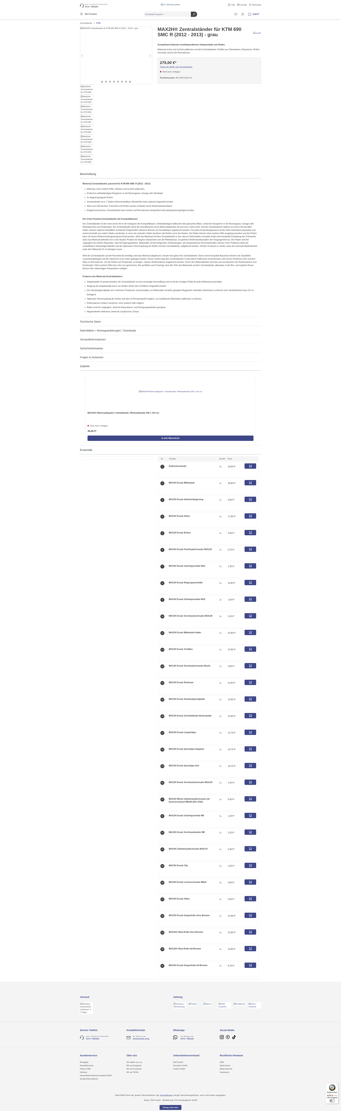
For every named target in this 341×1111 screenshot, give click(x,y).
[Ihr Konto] (242, 14)
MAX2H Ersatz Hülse (179, 899)
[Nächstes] (150, 55)
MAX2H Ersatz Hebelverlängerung (186, 499)
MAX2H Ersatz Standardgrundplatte (187, 699)
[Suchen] (194, 14)
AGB (222, 1062)
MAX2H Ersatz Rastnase (181, 682)
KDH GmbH (178, 1062)
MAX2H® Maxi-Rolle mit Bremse (185, 949)
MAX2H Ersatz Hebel (179, 516)
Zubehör (85, 366)
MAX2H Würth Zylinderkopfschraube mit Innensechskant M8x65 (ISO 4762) (189, 800)
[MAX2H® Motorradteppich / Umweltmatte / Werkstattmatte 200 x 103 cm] (170, 391)
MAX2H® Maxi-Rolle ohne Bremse (186, 932)
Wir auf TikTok (132, 1072)
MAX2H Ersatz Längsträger (182, 732)
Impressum (224, 1072)
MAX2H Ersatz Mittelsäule (182, 483)
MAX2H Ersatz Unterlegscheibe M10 (187, 566)
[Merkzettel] (236, 14)
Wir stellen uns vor (134, 1062)
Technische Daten (90, 321)
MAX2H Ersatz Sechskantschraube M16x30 (190, 616)
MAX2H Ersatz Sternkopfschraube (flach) (189, 666)
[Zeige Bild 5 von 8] (118, 82)
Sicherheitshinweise (91, 348)
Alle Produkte (90, 14)
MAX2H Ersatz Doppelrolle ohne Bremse (189, 915)
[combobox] (167, 14)
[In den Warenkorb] (250, 466)
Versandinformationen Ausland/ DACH (96, 1075)
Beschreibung (88, 174)
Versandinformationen (93, 339)
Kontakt (243, 5)
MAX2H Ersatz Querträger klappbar (186, 749)
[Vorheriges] (82, 55)
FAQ (233, 5)
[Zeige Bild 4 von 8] (114, 82)
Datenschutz (225, 1065)
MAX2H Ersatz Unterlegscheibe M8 (186, 815)
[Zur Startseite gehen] (170, 4)
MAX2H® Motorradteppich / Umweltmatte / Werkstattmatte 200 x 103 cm (123, 413)
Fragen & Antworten (91, 357)
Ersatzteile (86, 449)
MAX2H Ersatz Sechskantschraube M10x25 (190, 782)
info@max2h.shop (141, 1039)
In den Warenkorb (170, 438)
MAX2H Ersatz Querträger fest (184, 765)
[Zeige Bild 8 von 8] (130, 82)
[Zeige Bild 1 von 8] (102, 82)
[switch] (332, 1100)
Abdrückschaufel (177, 466)
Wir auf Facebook (134, 1069)
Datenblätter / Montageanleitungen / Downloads (108, 330)
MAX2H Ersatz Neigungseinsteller (186, 582)
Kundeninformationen (89, 1079)
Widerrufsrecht (226, 1069)
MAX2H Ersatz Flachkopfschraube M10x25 (190, 549)
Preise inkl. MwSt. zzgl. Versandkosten (176, 67)
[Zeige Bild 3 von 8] (110, 82)
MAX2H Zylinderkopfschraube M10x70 (188, 849)
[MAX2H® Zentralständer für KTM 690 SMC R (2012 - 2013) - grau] (116, 55)
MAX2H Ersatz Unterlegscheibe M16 (187, 599)
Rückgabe (84, 1062)
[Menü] (336, 1084)
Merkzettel (256, 5)
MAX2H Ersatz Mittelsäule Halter (185, 632)
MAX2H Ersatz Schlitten (181, 649)
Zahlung (83, 1072)
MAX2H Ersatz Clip (178, 865)
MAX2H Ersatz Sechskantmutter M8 (187, 832)
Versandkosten (166, 1095)
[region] (116, 95)
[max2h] (257, 33)
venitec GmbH (179, 1069)
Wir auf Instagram (134, 1065)
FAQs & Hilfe (85, 1069)
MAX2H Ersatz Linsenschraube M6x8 (187, 882)
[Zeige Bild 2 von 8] (106, 82)
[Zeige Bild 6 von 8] (122, 82)
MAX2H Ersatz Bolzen (180, 533)
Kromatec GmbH (180, 1065)
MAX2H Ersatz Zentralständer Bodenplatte (190, 716)
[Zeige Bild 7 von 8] (126, 82)
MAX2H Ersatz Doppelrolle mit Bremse (188, 965)
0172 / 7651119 (92, 1039)
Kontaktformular (86, 1065)
